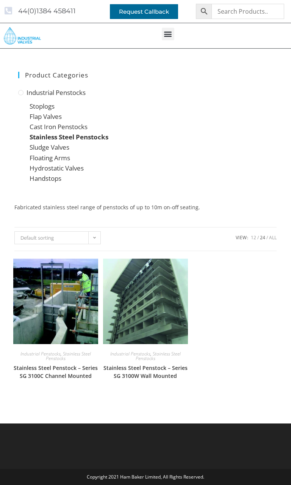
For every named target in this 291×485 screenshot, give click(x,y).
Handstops (45, 178)
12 (253, 237)
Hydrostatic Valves (57, 168)
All (273, 237)
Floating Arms (50, 157)
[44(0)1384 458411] (8, 10)
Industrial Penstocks (56, 92)
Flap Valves (46, 116)
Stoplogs (42, 106)
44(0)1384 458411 (47, 11)
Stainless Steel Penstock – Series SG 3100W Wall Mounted (145, 371)
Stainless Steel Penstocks (69, 137)
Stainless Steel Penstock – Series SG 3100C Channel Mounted (56, 371)
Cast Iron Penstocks (59, 126)
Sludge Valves (49, 147)
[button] (168, 34)
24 (262, 237)
